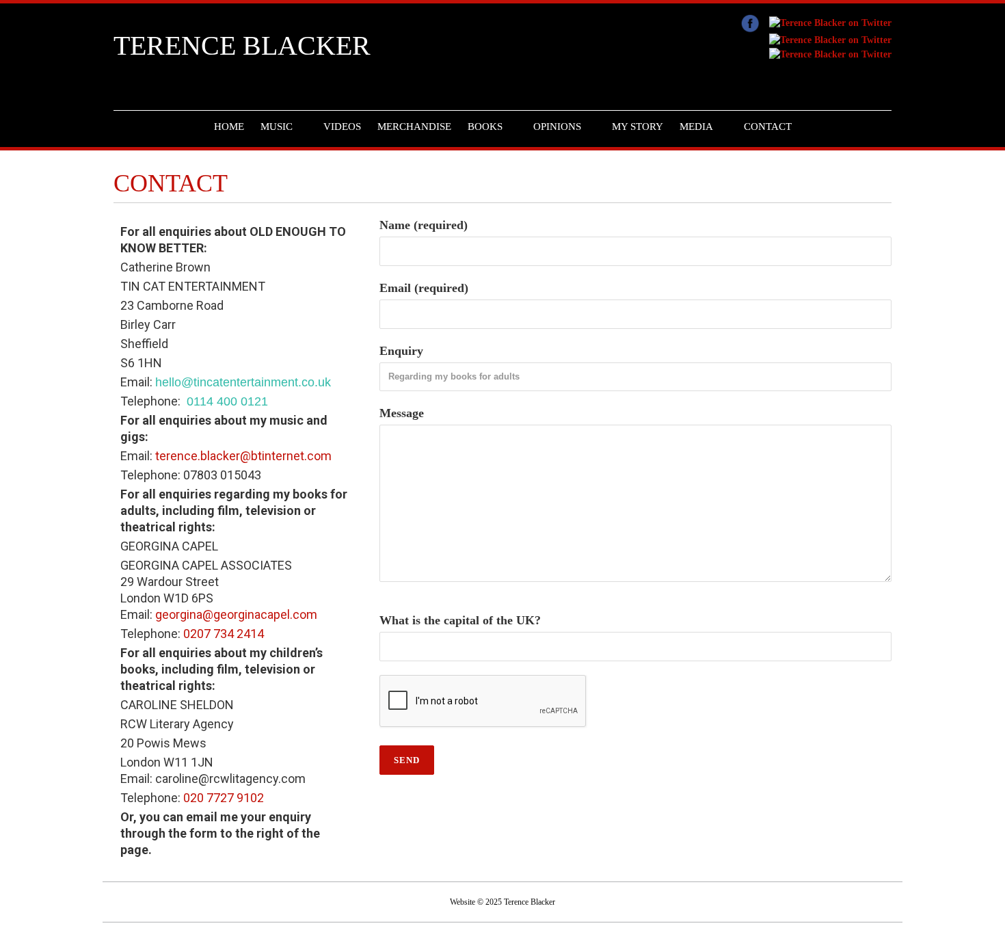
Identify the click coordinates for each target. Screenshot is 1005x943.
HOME (229, 126)
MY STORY (637, 126)
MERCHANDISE (414, 126)
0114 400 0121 (225, 401)
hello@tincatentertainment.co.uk (243, 382)
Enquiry (401, 351)
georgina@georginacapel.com (236, 614)
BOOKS (485, 126)
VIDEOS (342, 126)
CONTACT (768, 126)
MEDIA (696, 126)
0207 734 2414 (223, 633)
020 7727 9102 (223, 798)
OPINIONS (557, 126)
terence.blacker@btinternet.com (242, 456)
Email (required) (423, 288)
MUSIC (276, 126)
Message (401, 413)
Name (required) (423, 225)
